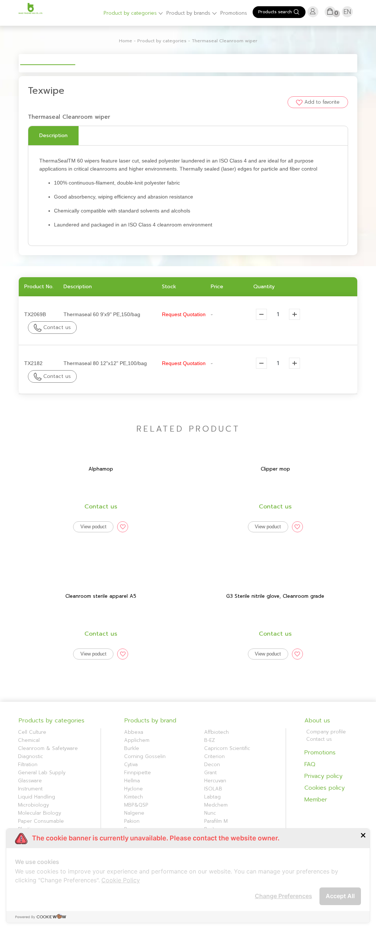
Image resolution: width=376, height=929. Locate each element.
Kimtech (133, 796)
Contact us (56, 327)
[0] (330, 14)
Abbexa (133, 732)
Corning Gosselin (145, 756)
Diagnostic (30, 756)
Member (315, 799)
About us (317, 720)
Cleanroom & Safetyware (48, 748)
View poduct (93, 526)
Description (53, 135)
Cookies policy (324, 787)
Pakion (132, 821)
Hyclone (133, 788)
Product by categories (131, 13)
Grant (210, 772)
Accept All (340, 896)
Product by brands (189, 13)
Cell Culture (32, 732)
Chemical (29, 740)
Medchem (216, 804)
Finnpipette (137, 772)
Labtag (212, 796)
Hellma (132, 780)
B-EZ (209, 740)
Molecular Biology (39, 813)
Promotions (233, 13)
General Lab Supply (41, 772)
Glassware (30, 780)
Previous (9, 58)
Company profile (326, 731)
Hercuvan (215, 780)
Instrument (30, 788)
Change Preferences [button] (283, 896)
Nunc (210, 813)
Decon (212, 764)
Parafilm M (216, 821)
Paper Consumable (41, 821)
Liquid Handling (36, 796)
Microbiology (33, 804)
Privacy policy (323, 776)
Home (125, 40)
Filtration (27, 764)
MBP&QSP (136, 804)
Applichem (136, 740)
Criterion (214, 756)
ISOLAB (213, 788)
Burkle (131, 748)
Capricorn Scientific (227, 748)
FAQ (309, 764)
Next (366, 58)
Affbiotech (216, 732)
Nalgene (134, 813)
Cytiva (131, 764)
